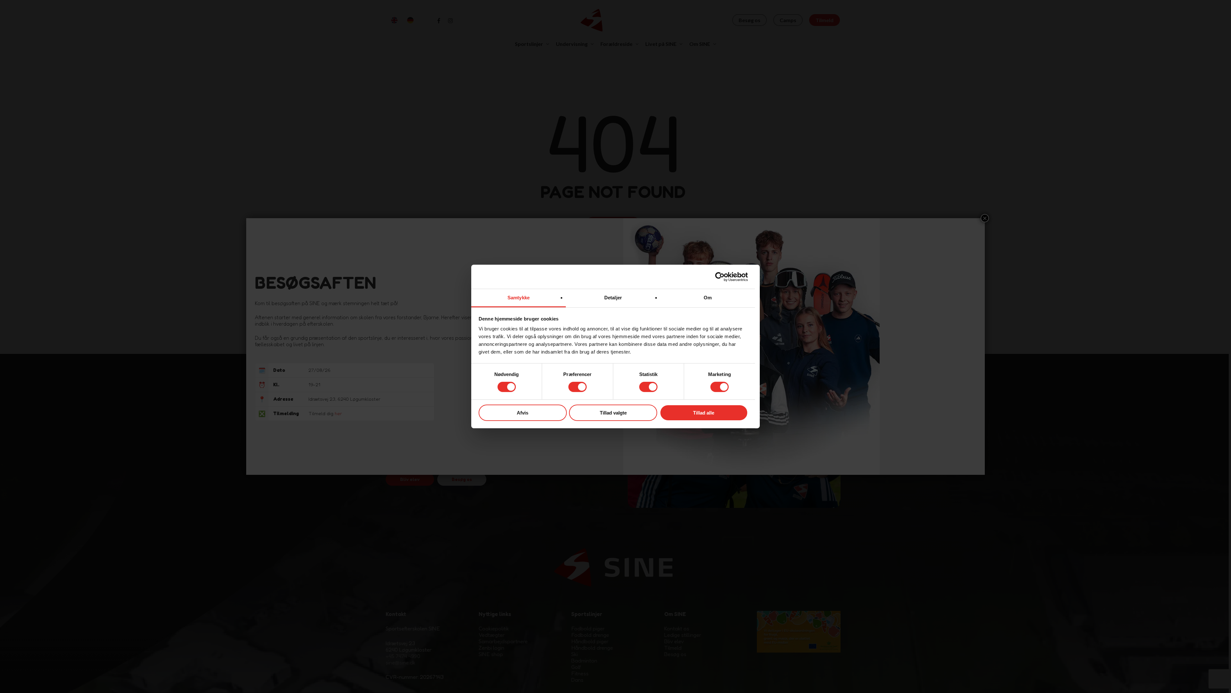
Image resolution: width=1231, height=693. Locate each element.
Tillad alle (703, 412)
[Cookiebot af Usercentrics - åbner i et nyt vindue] (720, 276)
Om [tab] (708, 297)
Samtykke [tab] (518, 297)
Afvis (522, 412)
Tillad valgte (613, 412)
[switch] (577, 387)
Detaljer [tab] (613, 297)
